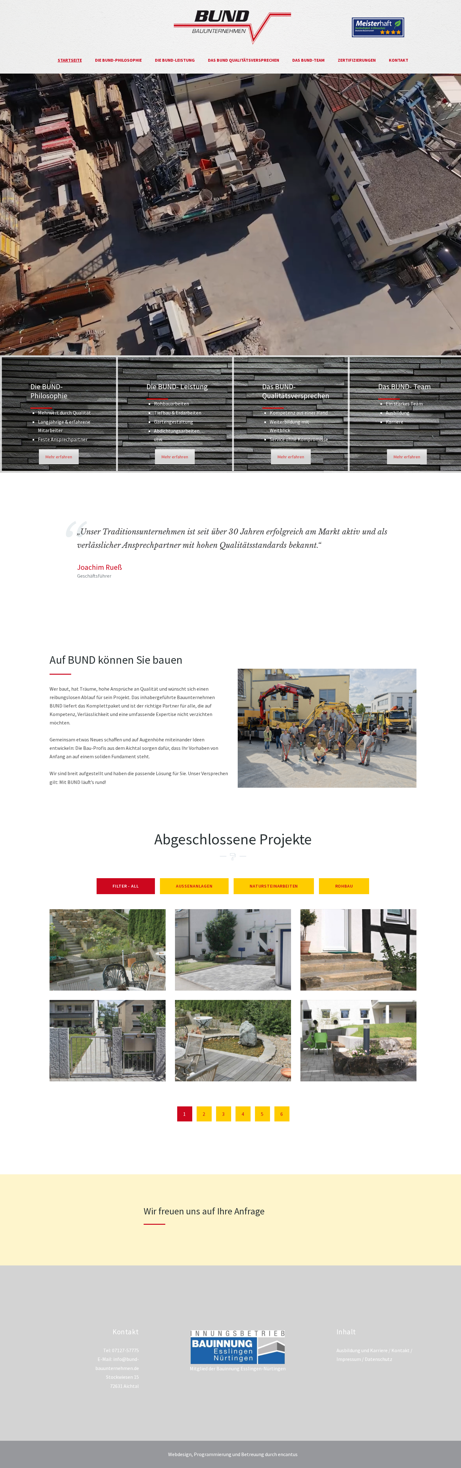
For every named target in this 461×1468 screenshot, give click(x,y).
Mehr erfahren (58, 457)
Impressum (348, 1359)
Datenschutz (378, 1359)
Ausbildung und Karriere (362, 1350)
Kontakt (400, 1350)
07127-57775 (125, 1350)
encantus (288, 1454)
